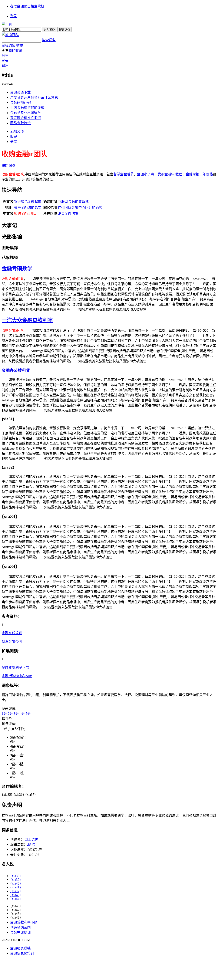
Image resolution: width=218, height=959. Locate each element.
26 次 (31, 844)
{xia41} (15, 887)
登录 (13, 16)
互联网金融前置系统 (73, 201)
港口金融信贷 (68, 213)
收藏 (19, 45)
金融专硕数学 (17, 268)
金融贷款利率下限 (15, 667)
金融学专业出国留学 (25, 113)
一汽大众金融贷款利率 (27, 320)
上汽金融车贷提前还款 (27, 107)
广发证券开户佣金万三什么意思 (34, 97)
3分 (16, 713)
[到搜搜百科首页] (10, 35)
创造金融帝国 (12, 641)
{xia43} (15, 895)
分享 (5, 55)
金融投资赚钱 (20, 948)
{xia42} (15, 891)
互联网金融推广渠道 (25, 118)
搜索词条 (49, 40)
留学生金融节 (123, 174)
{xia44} (15, 899)
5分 (28, 713)
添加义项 (17, 131)
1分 (4, 713)
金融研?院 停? (20, 102)
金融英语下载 (20, 92)
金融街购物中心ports (17, 676)
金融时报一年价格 (199, 174)
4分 (22, 713)
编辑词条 (8, 45)
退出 (5, 66)
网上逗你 (31, 839)
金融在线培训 (12, 633)
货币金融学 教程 (170, 174)
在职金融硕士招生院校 (27, 6)
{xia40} (15, 883)
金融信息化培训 (22, 953)
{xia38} (15, 876)
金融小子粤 (145, 174)
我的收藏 (15, 50)
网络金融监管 (20, 123)
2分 (10, 713)
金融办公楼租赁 (16, 370)
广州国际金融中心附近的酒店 (80, 207)
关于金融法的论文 (27, 207)
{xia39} (15, 879)
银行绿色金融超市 (27, 201)
